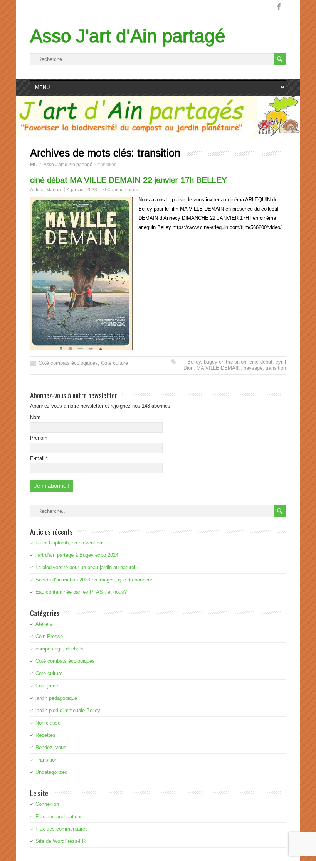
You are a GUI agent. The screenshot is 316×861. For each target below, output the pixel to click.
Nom (35, 417)
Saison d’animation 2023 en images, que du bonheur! (94, 580)
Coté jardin (47, 686)
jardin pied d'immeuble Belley (67, 710)
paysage (253, 368)
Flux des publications (59, 816)
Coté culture (114, 363)
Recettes (45, 735)
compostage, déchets (59, 649)
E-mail (39, 458)
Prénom (38, 438)
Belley (194, 362)
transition (276, 368)
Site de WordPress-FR (60, 841)
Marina (53, 189)
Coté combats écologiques (68, 363)
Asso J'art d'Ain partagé (127, 36)
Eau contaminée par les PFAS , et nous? (81, 592)
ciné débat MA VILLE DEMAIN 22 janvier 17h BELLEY (128, 179)
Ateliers (43, 624)
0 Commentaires (120, 189)
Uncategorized (51, 772)
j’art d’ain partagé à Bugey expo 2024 (76, 555)
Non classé (48, 723)
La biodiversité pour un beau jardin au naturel (85, 567)
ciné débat (260, 362)
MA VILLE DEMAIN (218, 368)
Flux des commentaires (61, 829)
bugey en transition (225, 362)
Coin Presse (49, 636)
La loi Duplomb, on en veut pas (70, 543)
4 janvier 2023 (82, 189)
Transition (46, 760)
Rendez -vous (50, 747)
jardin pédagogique (56, 698)
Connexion (47, 804)
